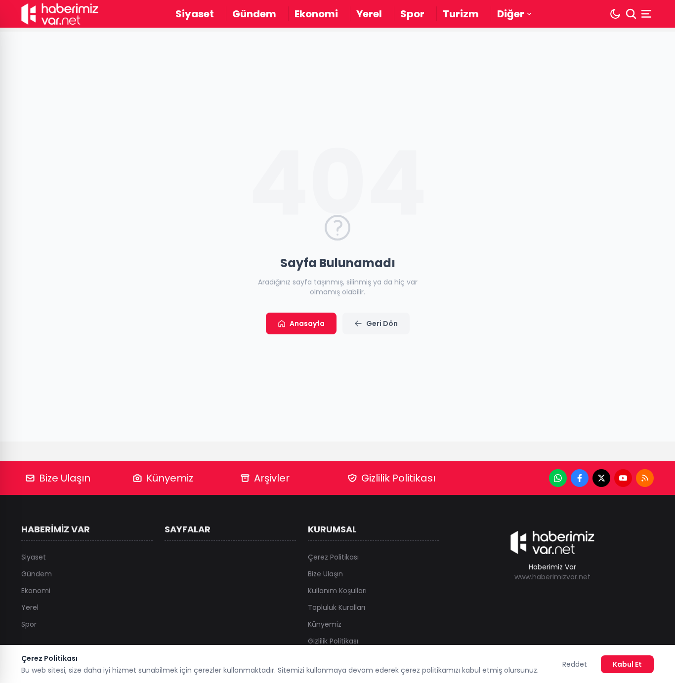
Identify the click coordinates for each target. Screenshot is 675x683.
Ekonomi (316, 14)
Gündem (254, 14)
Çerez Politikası (333, 557)
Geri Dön (382, 323)
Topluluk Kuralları (336, 607)
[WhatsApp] (558, 478)
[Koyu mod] (615, 14)
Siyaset (194, 14)
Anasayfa (307, 323)
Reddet (574, 664)
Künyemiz (169, 478)
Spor (412, 14)
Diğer (510, 14)
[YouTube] (623, 478)
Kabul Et (627, 664)
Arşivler (272, 478)
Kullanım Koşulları (337, 591)
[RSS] (645, 478)
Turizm (461, 14)
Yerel (369, 14)
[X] (601, 478)
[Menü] (647, 13)
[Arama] (631, 14)
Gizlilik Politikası (398, 478)
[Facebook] (580, 478)
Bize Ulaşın (64, 478)
